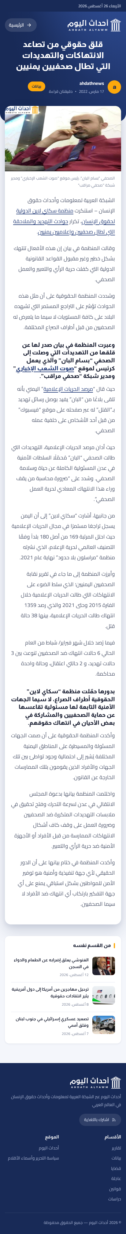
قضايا (116, 1168)
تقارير (116, 1148)
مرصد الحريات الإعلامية (68, 389)
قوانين (115, 1189)
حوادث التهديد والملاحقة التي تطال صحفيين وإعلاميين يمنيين (64, 226)
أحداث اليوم (49, 1148)
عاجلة (116, 1178)
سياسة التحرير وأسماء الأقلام (33, 1158)
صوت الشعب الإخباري (45, 368)
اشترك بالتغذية (96, 1119)
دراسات (114, 1199)
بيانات (116, 1158)
